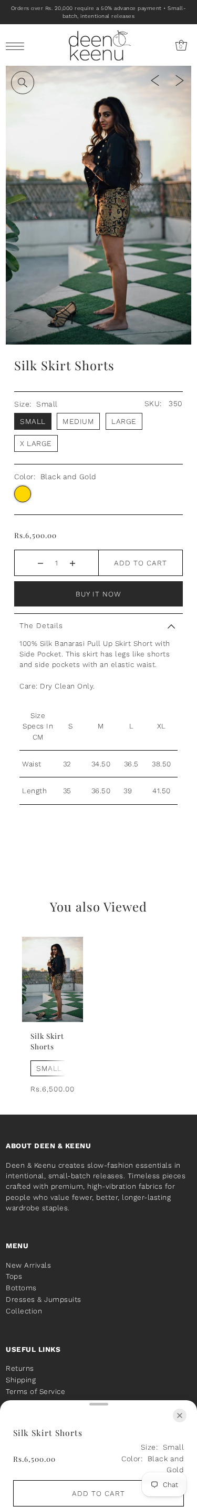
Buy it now (98, 594)
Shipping (21, 1379)
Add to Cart (140, 563)
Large (124, 421)
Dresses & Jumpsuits (43, 1299)
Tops (14, 1276)
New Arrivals (28, 1265)
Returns (20, 1368)
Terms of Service (35, 1391)
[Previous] (155, 79)
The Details (41, 625)
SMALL (49, 1068)
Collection (24, 1311)
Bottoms (21, 1287)
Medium (78, 421)
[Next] (180, 79)
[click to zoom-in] (22, 82)
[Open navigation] (17, 45)
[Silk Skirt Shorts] (52, 979)
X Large (36, 443)
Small (33, 421)
